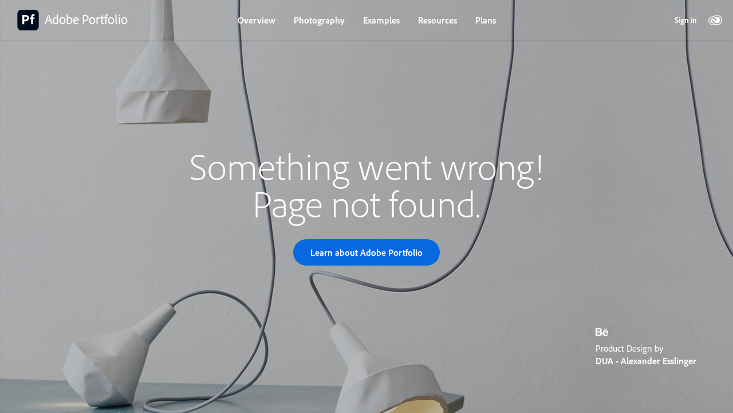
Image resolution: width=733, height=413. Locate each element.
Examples (381, 20)
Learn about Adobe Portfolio (366, 252)
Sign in (686, 20)
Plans (485, 20)
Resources (437, 20)
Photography (319, 20)
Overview (256, 20)
